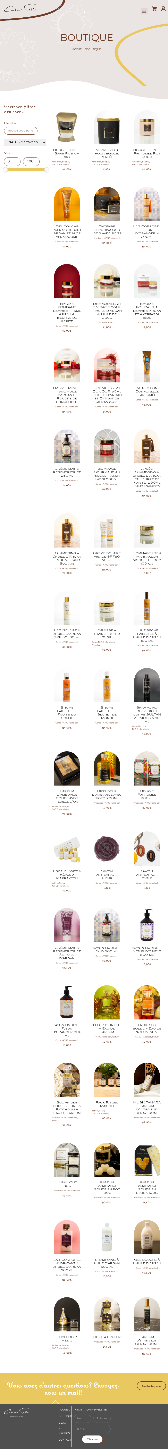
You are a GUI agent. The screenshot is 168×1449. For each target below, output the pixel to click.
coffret (55, 883)
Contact (65, 1440)
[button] (144, 11)
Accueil (78, 49)
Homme (142, 726)
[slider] (5, 169)
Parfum (115, 1037)
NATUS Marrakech (60, 165)
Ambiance (56, 162)
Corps (58, 242)
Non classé (96, 645)
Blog (62, 1423)
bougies (65, 162)
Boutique (66, 1416)
